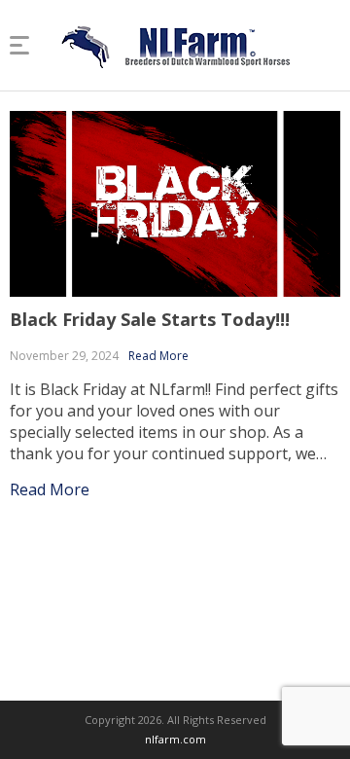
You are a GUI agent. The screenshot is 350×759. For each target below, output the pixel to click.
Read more (49, 489)
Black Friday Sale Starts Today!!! (150, 319)
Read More (158, 355)
